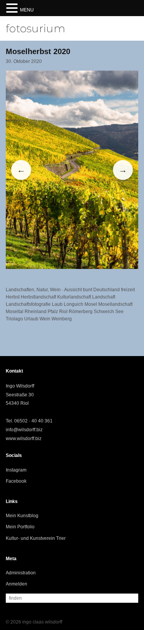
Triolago (14, 319)
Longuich (73, 304)
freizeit (128, 289)
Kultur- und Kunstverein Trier (36, 538)
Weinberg (61, 319)
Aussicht (73, 289)
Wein (55, 289)
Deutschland (106, 289)
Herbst (13, 297)
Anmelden (16, 584)
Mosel (90, 304)
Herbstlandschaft (38, 297)
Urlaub (31, 319)
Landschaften (20, 289)
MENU (27, 10)
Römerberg (81, 311)
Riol (63, 311)
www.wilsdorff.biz (23, 438)
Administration (21, 573)
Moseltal (14, 311)
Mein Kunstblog (22, 515)
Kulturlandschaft (74, 297)
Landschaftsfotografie (28, 304)
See (119, 311)
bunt (87, 289)
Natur (42, 289)
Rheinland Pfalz (41, 311)
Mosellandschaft (115, 304)
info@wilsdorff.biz (24, 429)
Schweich (104, 311)
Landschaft (103, 297)
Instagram (16, 470)
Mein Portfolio (20, 526)
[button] (13, 9)
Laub (57, 304)
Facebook (16, 481)
